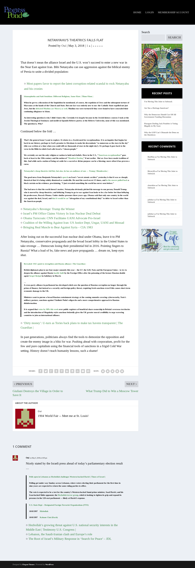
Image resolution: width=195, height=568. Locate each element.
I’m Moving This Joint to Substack (158, 102)
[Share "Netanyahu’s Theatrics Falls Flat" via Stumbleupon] (77, 371)
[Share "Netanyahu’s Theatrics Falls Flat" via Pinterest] (61, 371)
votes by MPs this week (48, 309)
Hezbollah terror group (68, 495)
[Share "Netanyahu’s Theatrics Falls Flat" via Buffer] (72, 371)
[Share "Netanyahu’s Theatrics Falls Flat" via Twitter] (45, 371)
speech (65, 177)
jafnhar (151, 200)
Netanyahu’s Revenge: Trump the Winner (49, 209)
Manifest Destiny (75, 158)
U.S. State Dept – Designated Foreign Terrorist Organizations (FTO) (59, 505)
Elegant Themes (28, 564)
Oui (63, 45)
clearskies (151, 185)
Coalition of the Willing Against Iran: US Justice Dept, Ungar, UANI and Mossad (73, 222)
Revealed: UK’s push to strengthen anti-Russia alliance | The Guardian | (55, 264)
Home (137, 12)
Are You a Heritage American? (156, 108)
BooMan (151, 157)
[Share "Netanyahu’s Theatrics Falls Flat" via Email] (83, 371)
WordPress (49, 564)
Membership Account (173, 12)
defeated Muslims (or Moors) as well (51, 109)
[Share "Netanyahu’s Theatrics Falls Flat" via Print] (88, 371)
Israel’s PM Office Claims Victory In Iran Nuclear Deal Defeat (61, 213)
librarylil (151, 171)
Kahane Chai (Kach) (49, 517)
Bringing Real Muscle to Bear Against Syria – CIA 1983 (58, 227)
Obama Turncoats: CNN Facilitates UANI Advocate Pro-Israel (61, 218)
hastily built (59, 273)
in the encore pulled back (116, 180)
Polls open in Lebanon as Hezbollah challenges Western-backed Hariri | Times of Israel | (67, 477)
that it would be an (60, 198)
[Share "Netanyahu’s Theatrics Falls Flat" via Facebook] (40, 371)
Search (146, 32)
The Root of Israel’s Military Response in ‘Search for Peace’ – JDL (70, 538)
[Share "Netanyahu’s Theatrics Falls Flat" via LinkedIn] (67, 371)
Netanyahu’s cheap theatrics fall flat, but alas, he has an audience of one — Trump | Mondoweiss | (66, 171)
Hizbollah (44, 511)
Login (149, 12)
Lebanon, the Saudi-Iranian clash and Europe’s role (60, 534)
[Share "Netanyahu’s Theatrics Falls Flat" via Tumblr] (56, 371)
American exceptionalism (110, 155)
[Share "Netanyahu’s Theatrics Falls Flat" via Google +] (51, 371)
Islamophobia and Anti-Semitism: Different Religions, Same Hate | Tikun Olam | (58, 96)
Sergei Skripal (35, 276)
